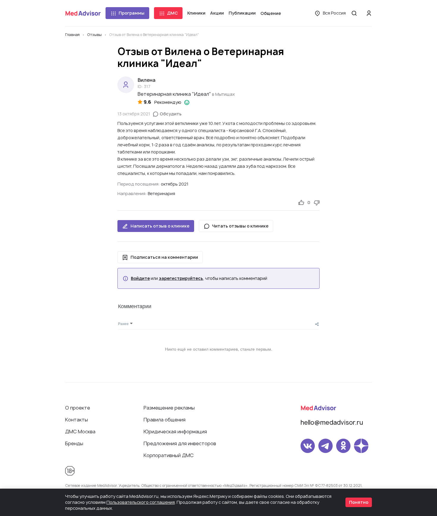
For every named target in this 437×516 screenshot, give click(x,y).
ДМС (172, 13)
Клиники (196, 13)
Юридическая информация (175, 431)
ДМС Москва (80, 431)
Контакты (76, 419)
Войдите (140, 278)
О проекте (77, 407)
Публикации (242, 13)
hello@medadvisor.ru (332, 422)
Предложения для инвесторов (180, 443)
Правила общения (165, 419)
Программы (131, 13)
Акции (217, 13)
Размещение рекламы (169, 407)
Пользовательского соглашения (140, 502)
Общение (270, 13)
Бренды (74, 443)
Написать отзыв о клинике (160, 226)
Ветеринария (161, 193)
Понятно (358, 502)
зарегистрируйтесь (181, 278)
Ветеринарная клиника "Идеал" (174, 94)
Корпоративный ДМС (169, 455)
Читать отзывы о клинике (240, 226)
